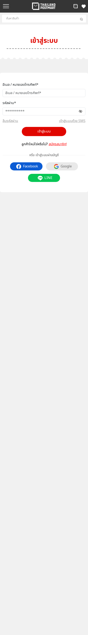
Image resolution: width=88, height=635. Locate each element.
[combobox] (44, 18)
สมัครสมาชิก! (58, 144)
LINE (48, 177)
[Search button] (81, 19)
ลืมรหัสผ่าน (10, 121)
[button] (75, 6)
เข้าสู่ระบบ (44, 131)
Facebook (30, 166)
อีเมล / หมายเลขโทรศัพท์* (20, 84)
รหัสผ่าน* (9, 103)
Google (66, 166)
